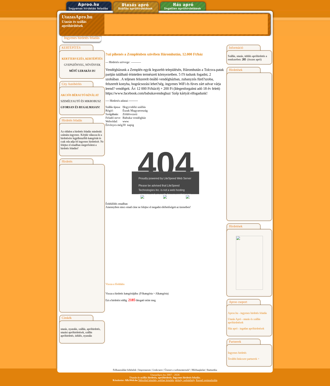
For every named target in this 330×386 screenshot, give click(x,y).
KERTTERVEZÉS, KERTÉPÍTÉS (82, 58)
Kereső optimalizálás (206, 380)
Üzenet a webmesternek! (177, 369)
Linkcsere (158, 369)
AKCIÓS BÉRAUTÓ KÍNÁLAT (80, 95)
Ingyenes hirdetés (237, 352)
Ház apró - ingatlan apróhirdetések (246, 328)
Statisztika (212, 369)
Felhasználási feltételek (124, 369)
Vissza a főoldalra (115, 284)
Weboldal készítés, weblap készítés (156, 380)
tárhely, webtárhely (185, 380)
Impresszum (144, 369)
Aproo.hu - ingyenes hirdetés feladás (247, 313)
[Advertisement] (186, 24)
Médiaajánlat (198, 369)
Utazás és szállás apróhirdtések (77, 21)
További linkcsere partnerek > (243, 358)
